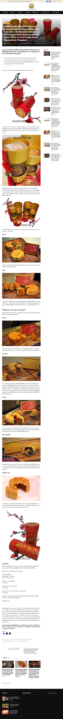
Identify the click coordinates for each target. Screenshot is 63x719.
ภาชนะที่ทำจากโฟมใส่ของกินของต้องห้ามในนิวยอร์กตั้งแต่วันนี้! (14, 712)
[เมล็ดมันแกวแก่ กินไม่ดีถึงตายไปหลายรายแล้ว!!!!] (5, 706)
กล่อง (16, 641)
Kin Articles (19, 12)
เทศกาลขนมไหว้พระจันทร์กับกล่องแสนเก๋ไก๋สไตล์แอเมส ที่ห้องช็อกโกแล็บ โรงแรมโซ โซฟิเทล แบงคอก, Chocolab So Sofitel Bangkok (31, 651)
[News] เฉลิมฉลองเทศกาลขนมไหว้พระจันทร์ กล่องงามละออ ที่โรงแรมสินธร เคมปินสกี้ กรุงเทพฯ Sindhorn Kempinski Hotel (55, 90)
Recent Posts (46, 49)
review (30, 639)
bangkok (7, 639)
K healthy (12, 12)
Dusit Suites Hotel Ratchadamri (16, 639)
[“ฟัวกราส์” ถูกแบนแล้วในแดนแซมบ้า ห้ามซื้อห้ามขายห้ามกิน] (5, 698)
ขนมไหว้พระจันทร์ (22, 641)
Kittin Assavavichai (12, 43)
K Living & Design (55, 12)
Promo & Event (35, 12)
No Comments (37, 43)
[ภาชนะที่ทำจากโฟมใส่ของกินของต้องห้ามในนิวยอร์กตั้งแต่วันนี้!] (5, 712)
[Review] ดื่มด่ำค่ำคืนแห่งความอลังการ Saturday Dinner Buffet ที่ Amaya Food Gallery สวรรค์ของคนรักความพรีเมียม (7, 672)
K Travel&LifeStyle (45, 12)
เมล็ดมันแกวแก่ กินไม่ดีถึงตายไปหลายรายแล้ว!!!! (14, 705)
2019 (4, 639)
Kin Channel (27, 12)
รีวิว (27, 641)
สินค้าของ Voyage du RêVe (13, 649)
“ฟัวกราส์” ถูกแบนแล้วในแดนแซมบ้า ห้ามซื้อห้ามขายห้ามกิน (15, 698)
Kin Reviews (5, 12)
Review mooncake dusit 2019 (8, 641)
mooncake (26, 639)
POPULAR (46, 50)
